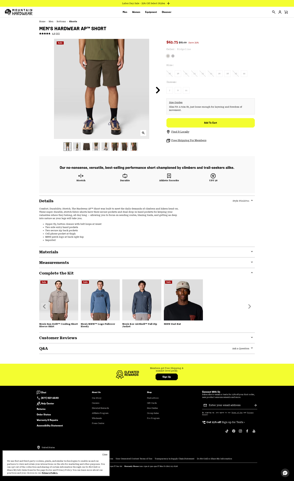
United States (48, 448)
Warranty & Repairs (47, 420)
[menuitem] (125, 12)
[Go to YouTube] (254, 432)
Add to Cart (210, 122)
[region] (56, 463)
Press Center (98, 423)
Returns (41, 409)
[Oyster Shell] (183, 299)
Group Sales (153, 413)
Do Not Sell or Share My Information (214, 459)
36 (219, 74)
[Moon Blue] (141, 299)
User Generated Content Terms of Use (134, 459)
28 (170, 74)
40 (236, 74)
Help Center (47, 403)
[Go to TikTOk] (227, 432)
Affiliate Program (100, 413)
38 (227, 74)
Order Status (44, 414)
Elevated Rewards (100, 408)
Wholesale (97, 418)
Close (104, 454)
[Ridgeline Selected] (168, 56)
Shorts (73, 21)
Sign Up (166, 376)
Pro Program (153, 418)
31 (186, 74)
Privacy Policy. (50, 473)
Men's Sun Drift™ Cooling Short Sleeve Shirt (58, 325)
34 (211, 74)
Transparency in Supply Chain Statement (174, 459)
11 (186, 90)
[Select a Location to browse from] (38, 447)
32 (194, 74)
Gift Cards (152, 403)
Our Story (97, 398)
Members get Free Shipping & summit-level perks (166, 369)
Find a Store (152, 398)
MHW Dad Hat (172, 324)
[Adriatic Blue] (100, 299)
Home (42, 21)
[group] (166, 369)
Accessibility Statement (50, 425)
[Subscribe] (255, 405)
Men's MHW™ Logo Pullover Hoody (98, 325)
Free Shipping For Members (188, 140)
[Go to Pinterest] (233, 432)
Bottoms (61, 21)
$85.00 (183, 42)
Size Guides (176, 102)
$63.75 (172, 42)
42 (244, 74)
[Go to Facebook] (247, 432)
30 (178, 74)
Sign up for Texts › (223, 422)
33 (203, 74)
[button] (158, 90)
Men (51, 21)
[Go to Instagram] (240, 432)
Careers (95, 403)
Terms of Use (237, 412)
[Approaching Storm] (58, 299)
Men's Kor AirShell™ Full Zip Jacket (139, 325)
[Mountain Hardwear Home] (18, 12)
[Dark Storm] (173, 56)
